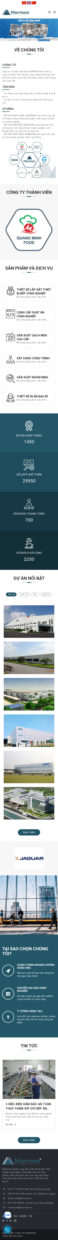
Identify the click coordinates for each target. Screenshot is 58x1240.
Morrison (30, 1233)
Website (46, 594)
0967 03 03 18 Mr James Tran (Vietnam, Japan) (31, 1194)
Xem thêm (29, 832)
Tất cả (11, 594)
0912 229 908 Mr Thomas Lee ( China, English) (30, 1203)
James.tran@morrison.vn (19, 1198)
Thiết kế (24, 594)
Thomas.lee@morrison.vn (19, 1207)
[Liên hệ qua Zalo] (7, 1215)
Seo (35, 594)
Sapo (20, 1236)
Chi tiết (9, 1124)
